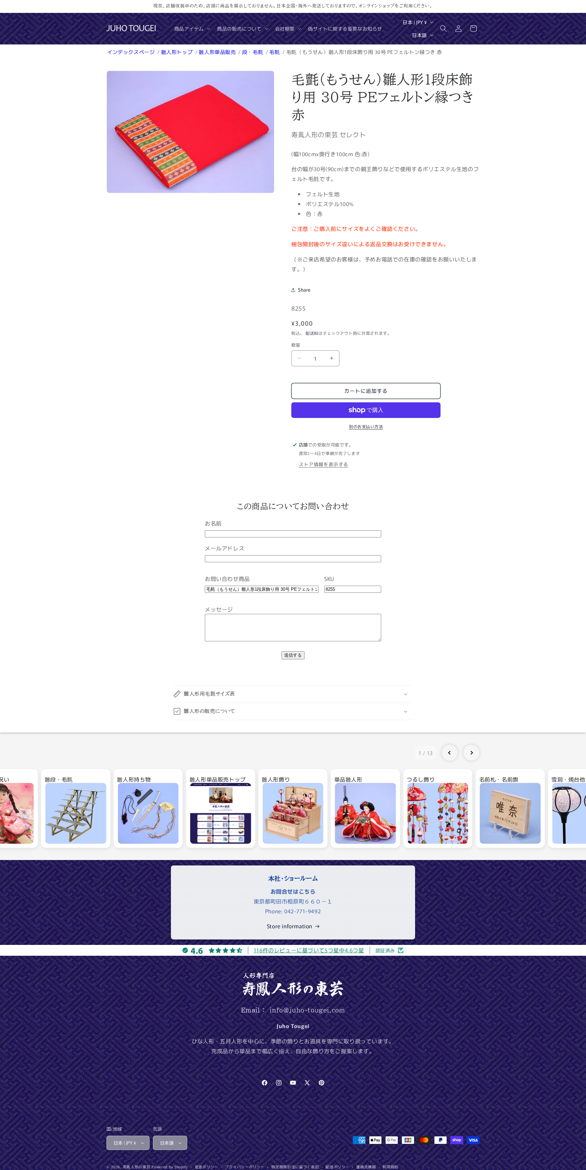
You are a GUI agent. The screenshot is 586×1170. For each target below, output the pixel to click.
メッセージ (219, 609)
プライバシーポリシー (245, 1166)
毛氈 (275, 51)
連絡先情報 (366, 1166)
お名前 (213, 523)
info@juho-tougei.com (307, 1010)
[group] (75, 808)
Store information (289, 926)
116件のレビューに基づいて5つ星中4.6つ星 (309, 950)
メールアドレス (224, 548)
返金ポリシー (206, 1166)
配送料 (312, 333)
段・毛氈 (253, 51)
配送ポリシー (337, 1166)
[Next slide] (471, 753)
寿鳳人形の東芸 (137, 1166)
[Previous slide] (450, 753)
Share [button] (304, 289)
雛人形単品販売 (218, 51)
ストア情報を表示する (323, 464)
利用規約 (390, 1166)
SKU (329, 578)
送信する (293, 655)
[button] (191, 28)
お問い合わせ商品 (227, 578)
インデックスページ (131, 51)
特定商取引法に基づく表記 (295, 1166)
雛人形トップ (177, 51)
